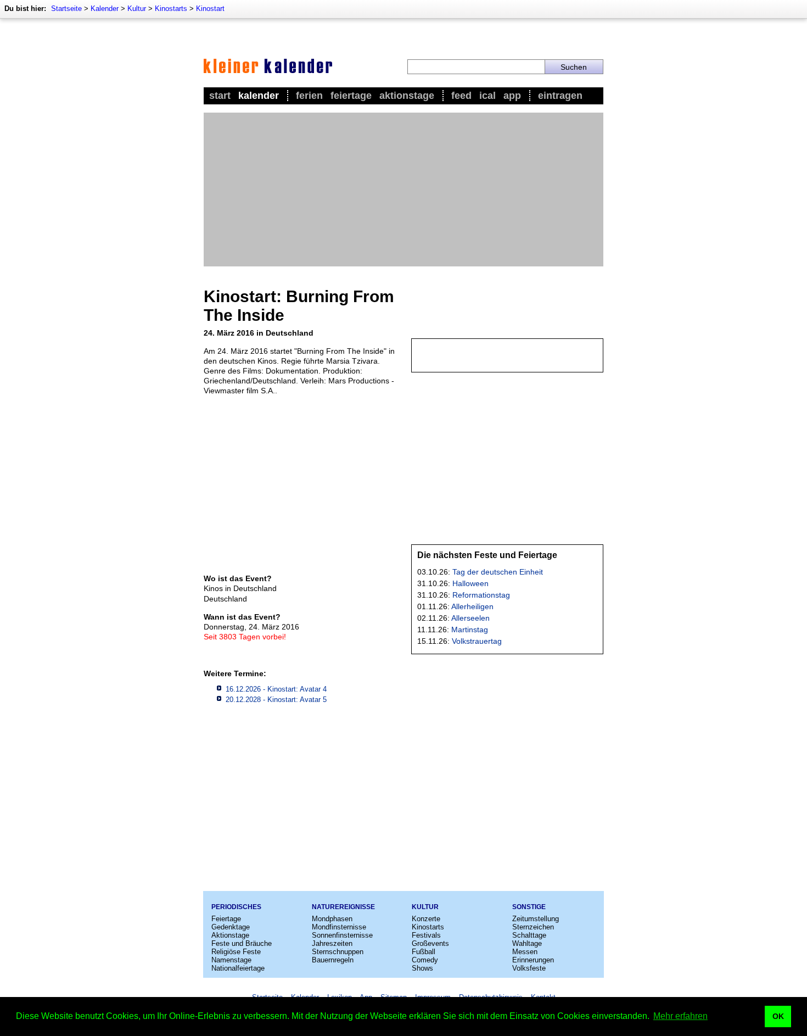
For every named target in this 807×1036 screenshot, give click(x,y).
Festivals (426, 935)
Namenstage (231, 960)
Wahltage (527, 943)
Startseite (66, 8)
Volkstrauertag (477, 641)
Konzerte (426, 919)
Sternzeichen (533, 927)
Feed (461, 95)
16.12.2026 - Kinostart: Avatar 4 (276, 689)
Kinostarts (171, 8)
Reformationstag (481, 595)
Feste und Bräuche (241, 943)
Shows (422, 968)
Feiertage (351, 95)
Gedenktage (230, 927)
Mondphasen (332, 919)
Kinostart (210, 8)
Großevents (430, 943)
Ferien (309, 95)
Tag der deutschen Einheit (497, 571)
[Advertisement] (403, 189)
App (512, 95)
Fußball (423, 952)
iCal (487, 95)
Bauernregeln (333, 960)
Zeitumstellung (535, 919)
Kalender (105, 8)
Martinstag (469, 629)
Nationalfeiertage (238, 968)
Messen (524, 952)
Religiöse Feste (236, 952)
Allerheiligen (472, 606)
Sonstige (529, 907)
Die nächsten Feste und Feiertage (487, 555)
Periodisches (236, 907)
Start (220, 95)
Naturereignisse (343, 907)
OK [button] (778, 1016)
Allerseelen (470, 618)
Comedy (425, 960)
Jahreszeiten (332, 943)
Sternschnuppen (337, 952)
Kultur (136, 8)
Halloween (470, 583)
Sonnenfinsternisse (342, 935)
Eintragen (560, 95)
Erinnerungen (533, 960)
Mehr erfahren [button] (680, 1016)
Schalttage (529, 935)
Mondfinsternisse (339, 927)
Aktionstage (406, 95)
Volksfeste (529, 968)
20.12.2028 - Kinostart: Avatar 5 (276, 699)
